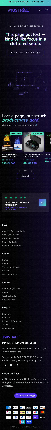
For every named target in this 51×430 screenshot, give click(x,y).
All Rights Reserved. (33, 427)
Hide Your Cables (10, 238)
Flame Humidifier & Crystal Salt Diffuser (10, 155)
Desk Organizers (10, 234)
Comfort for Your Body (13, 231)
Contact (6, 292)
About (5, 263)
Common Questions (12, 288)
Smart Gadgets (9, 242)
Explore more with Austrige (25, 52)
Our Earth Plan (9, 274)
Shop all (25, 176)
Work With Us (9, 296)
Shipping (6, 314)
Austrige (21, 427)
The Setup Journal (11, 267)
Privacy (6, 317)
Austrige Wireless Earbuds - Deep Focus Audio (33, 155)
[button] (3, 10)
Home (5, 260)
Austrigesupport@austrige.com (25, 360)
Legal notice (8, 328)
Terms (5, 324)
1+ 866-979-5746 (23, 357)
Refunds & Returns (11, 321)
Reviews (6, 271)
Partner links (8, 299)
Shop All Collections (12, 245)
